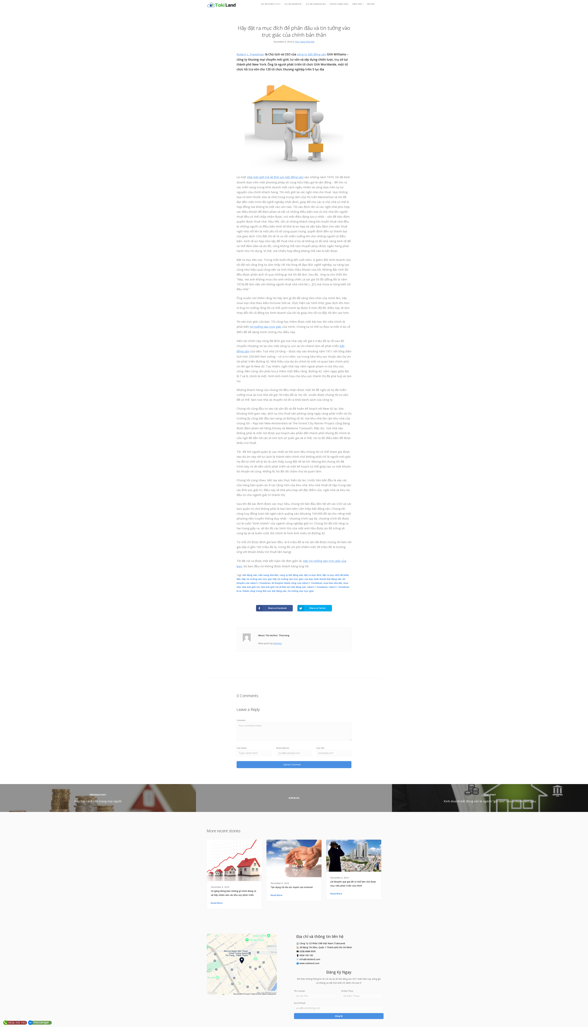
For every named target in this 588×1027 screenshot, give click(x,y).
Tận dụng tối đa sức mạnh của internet (292, 887)
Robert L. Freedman (250, 54)
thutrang (277, 643)
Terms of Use (255, 994)
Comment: (241, 720)
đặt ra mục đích (312, 575)
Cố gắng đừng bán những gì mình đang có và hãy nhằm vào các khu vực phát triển (233, 893)
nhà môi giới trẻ (251, 587)
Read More (217, 902)
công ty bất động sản (311, 54)
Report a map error (268, 994)
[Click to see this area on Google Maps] (212, 993)
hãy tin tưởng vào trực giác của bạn (293, 579)
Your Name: (242, 748)
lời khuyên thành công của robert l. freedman (297, 583)
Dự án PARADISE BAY (316, 4)
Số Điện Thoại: (347, 991)
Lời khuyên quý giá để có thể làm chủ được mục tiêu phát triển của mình (353, 883)
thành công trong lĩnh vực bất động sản (264, 591)
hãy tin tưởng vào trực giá (256, 579)
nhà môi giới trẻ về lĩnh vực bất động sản (275, 177)
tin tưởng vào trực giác (265, 327)
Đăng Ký (339, 1016)
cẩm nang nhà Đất (268, 575)
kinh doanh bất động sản (327, 579)
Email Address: (282, 748)
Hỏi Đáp (371, 4)
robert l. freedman (317, 587)
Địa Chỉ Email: (300, 1003)
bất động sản (250, 575)
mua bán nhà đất (332, 583)
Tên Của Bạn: (299, 991)
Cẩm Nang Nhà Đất (304, 41)
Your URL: (320, 748)
